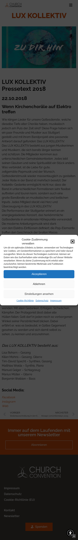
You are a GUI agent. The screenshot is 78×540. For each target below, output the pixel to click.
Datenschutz (42, 300)
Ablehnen (39, 284)
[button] (72, 241)
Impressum (55, 300)
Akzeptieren (39, 274)
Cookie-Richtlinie (25, 300)
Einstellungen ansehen (39, 294)
